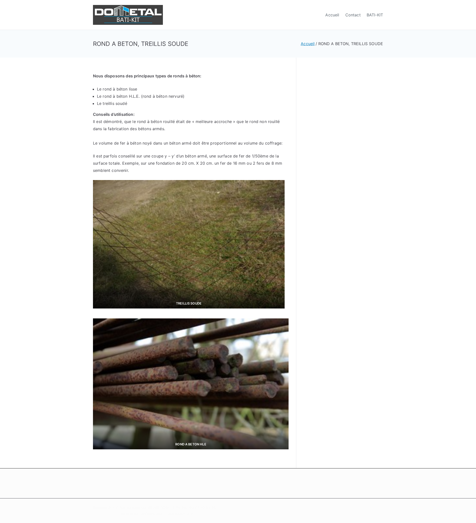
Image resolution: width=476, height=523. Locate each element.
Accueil (332, 14)
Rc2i (189, 514)
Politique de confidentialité (141, 514)
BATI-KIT (375, 14)
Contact (353, 14)
